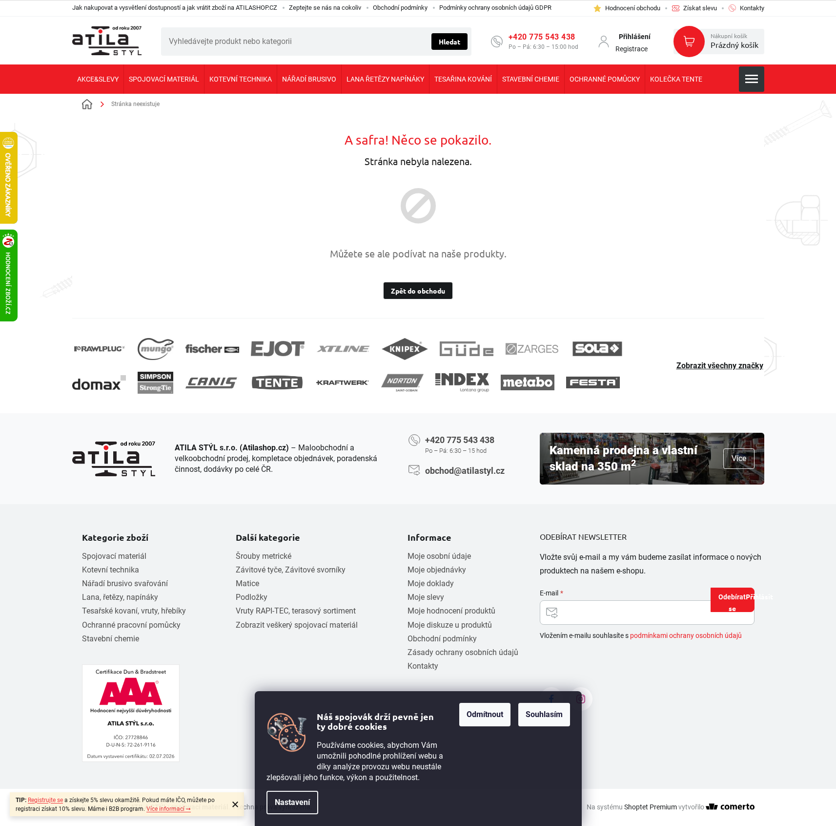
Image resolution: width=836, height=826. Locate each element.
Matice (247, 583)
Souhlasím (544, 714)
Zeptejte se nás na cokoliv (325, 7)
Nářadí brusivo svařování (125, 583)
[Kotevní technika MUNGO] (156, 349)
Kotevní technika (110, 569)
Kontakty (423, 666)
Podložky (251, 597)
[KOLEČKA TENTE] (277, 382)
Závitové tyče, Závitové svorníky (291, 569)
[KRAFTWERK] (342, 382)
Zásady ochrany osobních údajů (463, 652)
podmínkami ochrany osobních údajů (686, 635)
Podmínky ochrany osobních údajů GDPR (495, 7)
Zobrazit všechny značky (719, 365)
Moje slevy (426, 597)
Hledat (449, 41)
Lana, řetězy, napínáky (120, 597)
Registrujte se (45, 800)
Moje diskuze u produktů (450, 625)
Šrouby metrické (263, 556)
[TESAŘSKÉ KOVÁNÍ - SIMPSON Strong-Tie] (155, 383)
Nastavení (292, 802)
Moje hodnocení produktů (451, 610)
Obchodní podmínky (400, 7)
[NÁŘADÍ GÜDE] (466, 348)
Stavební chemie (110, 638)
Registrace (631, 49)
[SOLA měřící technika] (597, 349)
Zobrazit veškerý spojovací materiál (297, 625)
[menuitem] (97, 79)
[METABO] (527, 382)
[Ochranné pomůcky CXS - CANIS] (212, 383)
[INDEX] (462, 382)
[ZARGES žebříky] (532, 349)
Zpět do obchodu (418, 290)
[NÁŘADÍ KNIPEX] (405, 349)
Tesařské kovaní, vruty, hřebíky (134, 610)
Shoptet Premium (650, 807)
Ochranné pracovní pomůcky (131, 625)
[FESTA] (593, 382)
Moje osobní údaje (439, 556)
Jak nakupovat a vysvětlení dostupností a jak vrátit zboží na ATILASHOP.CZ (174, 7)
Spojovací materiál (114, 556)
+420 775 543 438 (542, 37)
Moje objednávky (437, 569)
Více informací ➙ (168, 808)
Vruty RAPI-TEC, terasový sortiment (296, 610)
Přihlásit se (741, 602)
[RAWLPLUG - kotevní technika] (99, 349)
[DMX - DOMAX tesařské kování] (99, 382)
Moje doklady (431, 583)
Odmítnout (485, 714)
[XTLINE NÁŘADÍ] (343, 349)
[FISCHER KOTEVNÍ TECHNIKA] (212, 348)
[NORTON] (402, 383)
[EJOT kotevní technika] (278, 349)
